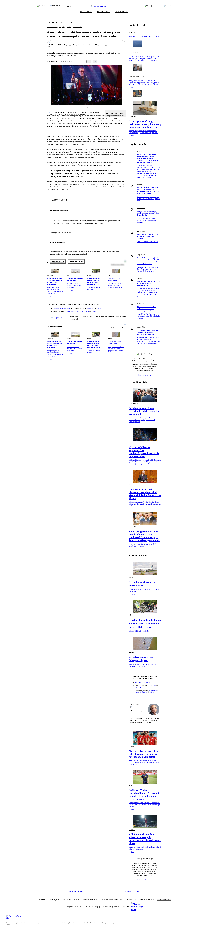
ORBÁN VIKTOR (86, 12)
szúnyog (110, 275)
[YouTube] (118, 310)
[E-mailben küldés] (116, 61)
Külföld (69, 22)
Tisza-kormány (134, 53)
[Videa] (114, 310)
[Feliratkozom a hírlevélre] (55, 6)
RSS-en (93, 311)
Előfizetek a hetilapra (144, 375)
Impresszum (43, 900)
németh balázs (141, 231)
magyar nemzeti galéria (137, 76)
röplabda (131, 746)
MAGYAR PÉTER (103, 12)
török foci (132, 830)
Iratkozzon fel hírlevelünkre (61, 308)
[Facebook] (114, 307)
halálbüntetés (50, 275)
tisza (130, 443)
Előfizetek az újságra (132, 891)
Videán (78, 311)
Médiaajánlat (54, 900)
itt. (86, 114)
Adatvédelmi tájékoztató (71, 900)
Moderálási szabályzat (147, 900)
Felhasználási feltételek (90, 900)
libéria (131, 577)
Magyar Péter (141, 255)
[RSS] (123, 310)
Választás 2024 (77, 27)
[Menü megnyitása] (168, 6)
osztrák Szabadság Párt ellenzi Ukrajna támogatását (66, 136)
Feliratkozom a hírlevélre (115, 113)
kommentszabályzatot (94, 223)
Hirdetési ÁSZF (131, 900)
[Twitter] (123, 307)
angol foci (132, 785)
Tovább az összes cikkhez (117, 328)
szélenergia (132, 32)
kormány (139, 151)
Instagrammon (71, 311)
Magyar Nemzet (57, 22)
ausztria (69, 27)
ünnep (135, 707)
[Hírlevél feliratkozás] (123, 304)
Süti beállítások (164, 900)
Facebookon (90, 308)
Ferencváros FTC (142, 303)
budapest (139, 184)
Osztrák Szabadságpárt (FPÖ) (56, 27)
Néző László (134, 704)
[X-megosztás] (120, 61)
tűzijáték (131, 485)
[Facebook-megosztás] (125, 61)
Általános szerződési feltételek (112, 900)
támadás (89, 275)
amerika (69, 275)
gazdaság (139, 278)
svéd (130, 615)
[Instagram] (118, 307)
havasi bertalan (133, 403)
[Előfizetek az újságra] (149, 6)
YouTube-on (85, 311)
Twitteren (99, 308)
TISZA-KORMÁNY (121, 12)
